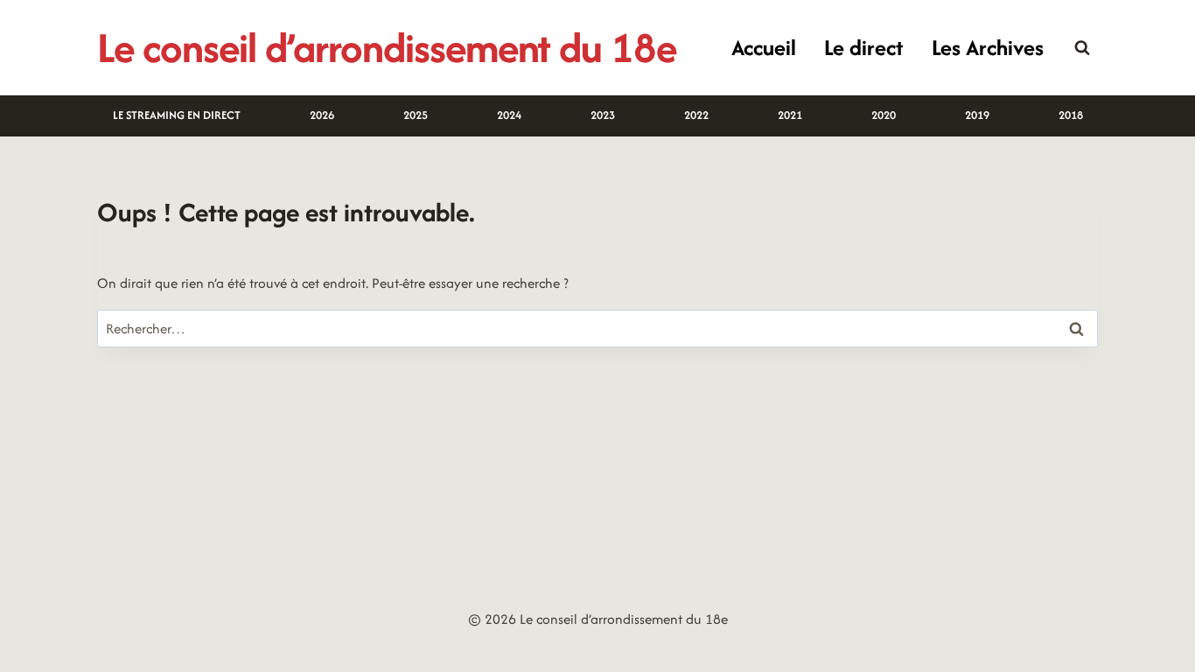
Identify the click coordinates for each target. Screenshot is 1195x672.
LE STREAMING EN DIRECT (177, 115)
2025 (415, 115)
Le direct (863, 47)
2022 (696, 115)
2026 (322, 115)
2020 (883, 115)
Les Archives (988, 47)
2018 (1071, 115)
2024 (509, 115)
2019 (977, 115)
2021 (790, 115)
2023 (603, 115)
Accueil (763, 47)
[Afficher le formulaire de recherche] (1082, 48)
